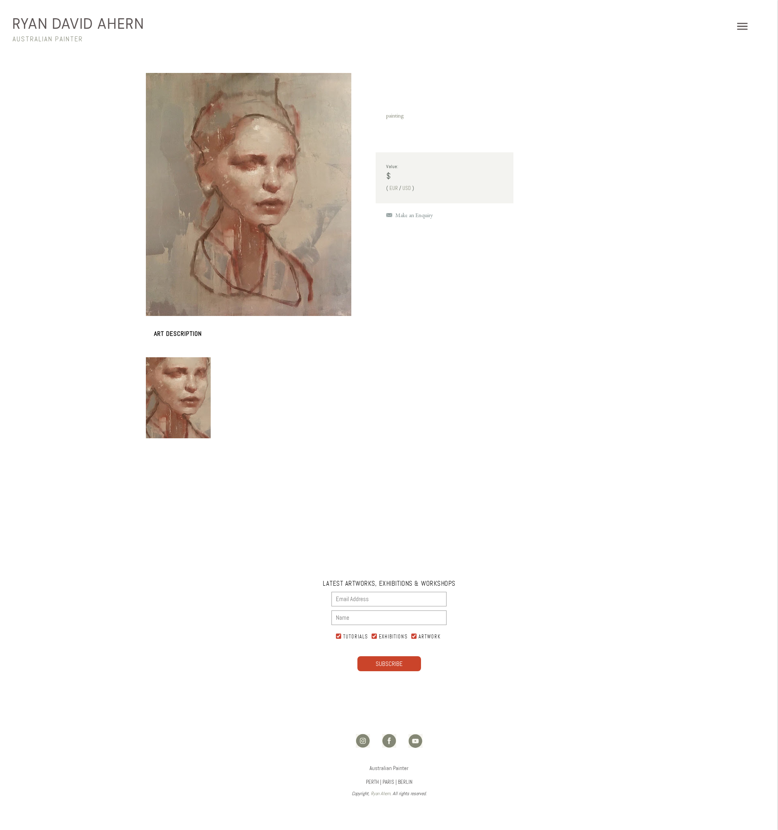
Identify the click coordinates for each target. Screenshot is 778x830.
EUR (393, 188)
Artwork (429, 636)
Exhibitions (393, 636)
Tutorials (355, 636)
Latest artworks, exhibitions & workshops (389, 583)
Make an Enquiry (414, 215)
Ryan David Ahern (78, 24)
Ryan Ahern (380, 793)
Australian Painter (48, 38)
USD (406, 188)
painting (395, 115)
